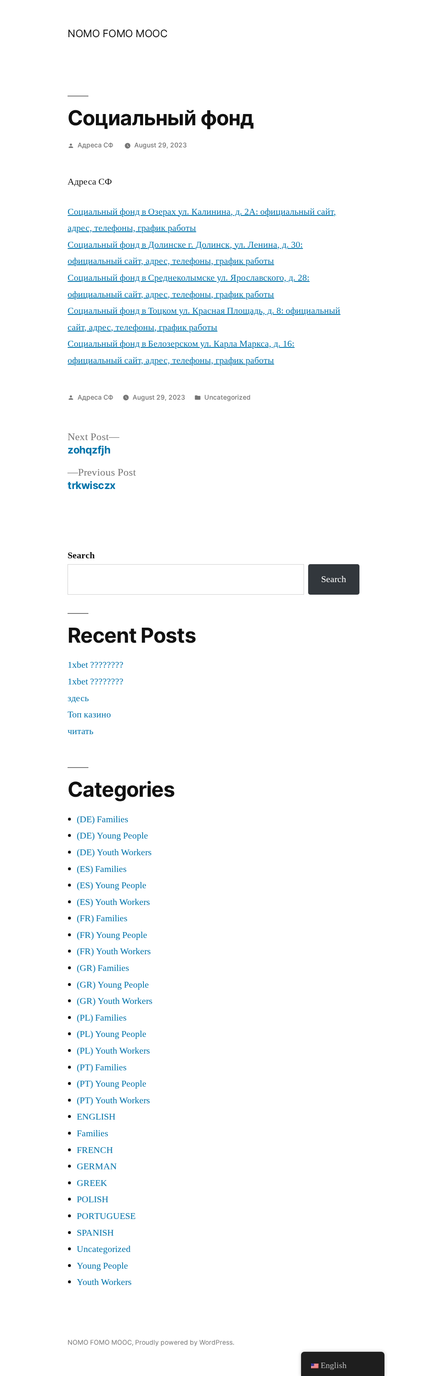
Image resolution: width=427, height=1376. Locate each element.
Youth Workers (104, 1282)
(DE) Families (102, 819)
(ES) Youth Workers (113, 902)
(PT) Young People (111, 1084)
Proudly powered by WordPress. (184, 1342)
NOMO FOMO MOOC (117, 33)
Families (92, 1133)
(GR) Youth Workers (115, 1001)
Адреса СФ (95, 145)
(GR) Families (103, 968)
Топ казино (89, 714)
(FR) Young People (112, 935)
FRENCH (95, 1150)
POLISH (92, 1199)
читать (80, 731)
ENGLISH (96, 1117)
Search (81, 555)
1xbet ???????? (95, 665)
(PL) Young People (111, 1034)
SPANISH (95, 1233)
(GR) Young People (113, 985)
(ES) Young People (111, 885)
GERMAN (97, 1166)
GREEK (92, 1183)
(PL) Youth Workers (113, 1051)
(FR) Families (102, 918)
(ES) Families (102, 869)
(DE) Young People (112, 835)
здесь (78, 698)
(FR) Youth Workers (114, 951)
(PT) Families (102, 1067)
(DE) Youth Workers (114, 852)
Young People (102, 1266)
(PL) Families (102, 1018)
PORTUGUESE (106, 1216)
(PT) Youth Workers (113, 1100)
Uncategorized (227, 397)
